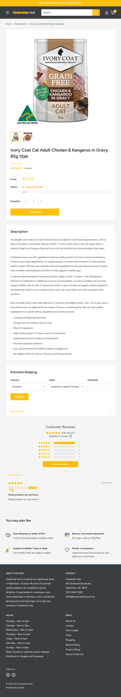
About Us (70, 621)
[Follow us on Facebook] (8, 675)
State (52, 380)
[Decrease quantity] (26, 201)
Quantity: (15, 201)
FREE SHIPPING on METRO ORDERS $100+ (60, 3)
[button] (44, 443)
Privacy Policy (73, 649)
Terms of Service (74, 654)
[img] (15, 483)
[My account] (106, 12)
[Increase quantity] (41, 201)
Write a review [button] (60, 464)
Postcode (93, 380)
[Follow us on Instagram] (14, 675)
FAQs (68, 635)
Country (14, 380)
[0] (113, 12)
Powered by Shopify (15, 687)
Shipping (70, 640)
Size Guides (72, 630)
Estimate (19, 396)
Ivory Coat (16, 163)
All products (20, 24)
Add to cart (35, 212)
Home (9, 24)
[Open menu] (7, 12)
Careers (70, 625)
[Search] (96, 12)
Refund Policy (17, 411)
